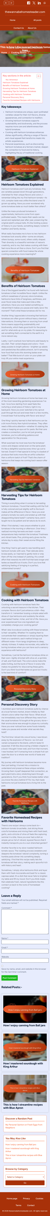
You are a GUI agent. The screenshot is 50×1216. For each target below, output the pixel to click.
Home (12, 20)
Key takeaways (12, 80)
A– (12, 3)
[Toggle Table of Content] (37, 76)
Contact (30, 1205)
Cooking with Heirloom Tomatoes (17, 94)
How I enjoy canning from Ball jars (24, 1025)
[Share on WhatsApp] (44, 2)
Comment (6, 908)
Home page (12, 1198)
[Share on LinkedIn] (39, 2)
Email (4, 947)
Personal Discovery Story (13, 97)
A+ (6, 3)
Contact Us (19, 28)
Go (25, 1183)
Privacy (26, 1198)
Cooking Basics (18, 52)
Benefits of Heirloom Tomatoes (16, 85)
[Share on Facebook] (29, 2)
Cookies (39, 1198)
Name (4, 938)
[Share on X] (34, 2)
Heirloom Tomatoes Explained (15, 82)
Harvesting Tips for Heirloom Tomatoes (19, 91)
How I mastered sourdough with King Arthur (23, 1065)
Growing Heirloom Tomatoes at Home (19, 88)
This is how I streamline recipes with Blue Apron (23, 1106)
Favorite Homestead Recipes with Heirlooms (21, 100)
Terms (18, 1205)
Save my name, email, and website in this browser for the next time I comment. (23, 970)
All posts (37, 20)
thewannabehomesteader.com (25, 12)
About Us (32, 28)
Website (5, 957)
